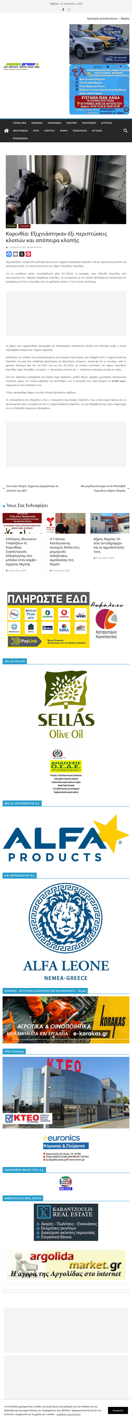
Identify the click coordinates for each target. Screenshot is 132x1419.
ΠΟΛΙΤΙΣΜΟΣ (89, 122)
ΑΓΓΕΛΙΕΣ (97, 130)
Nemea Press (36, 247)
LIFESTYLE (49, 130)
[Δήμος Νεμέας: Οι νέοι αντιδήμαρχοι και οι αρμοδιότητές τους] (109, 515)
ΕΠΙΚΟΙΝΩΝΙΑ (20, 138)
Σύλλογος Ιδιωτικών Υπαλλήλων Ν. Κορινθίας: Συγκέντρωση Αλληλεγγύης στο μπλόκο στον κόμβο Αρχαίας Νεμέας (21, 551)
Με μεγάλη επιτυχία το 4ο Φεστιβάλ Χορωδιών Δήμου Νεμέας (103, 488)
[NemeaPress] (6, 131)
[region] (66, 1409)
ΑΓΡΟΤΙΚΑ (106, 122)
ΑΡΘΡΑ (63, 130)
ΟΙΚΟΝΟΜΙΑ (54, 122)
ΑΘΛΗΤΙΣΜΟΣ (20, 130)
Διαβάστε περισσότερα (68, 1414)
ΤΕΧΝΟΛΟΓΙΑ (80, 130)
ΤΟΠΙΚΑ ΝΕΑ (19, 122)
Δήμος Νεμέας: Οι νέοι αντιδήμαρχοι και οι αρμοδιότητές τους (109, 545)
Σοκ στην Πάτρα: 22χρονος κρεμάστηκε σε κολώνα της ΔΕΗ (32, 488)
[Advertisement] (66, 313)
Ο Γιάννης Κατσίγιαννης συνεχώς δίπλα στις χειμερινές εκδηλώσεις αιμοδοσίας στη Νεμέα (65, 551)
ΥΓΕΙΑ (36, 130)
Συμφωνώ (118, 1410)
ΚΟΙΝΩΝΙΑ (37, 122)
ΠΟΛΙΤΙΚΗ (71, 122)
